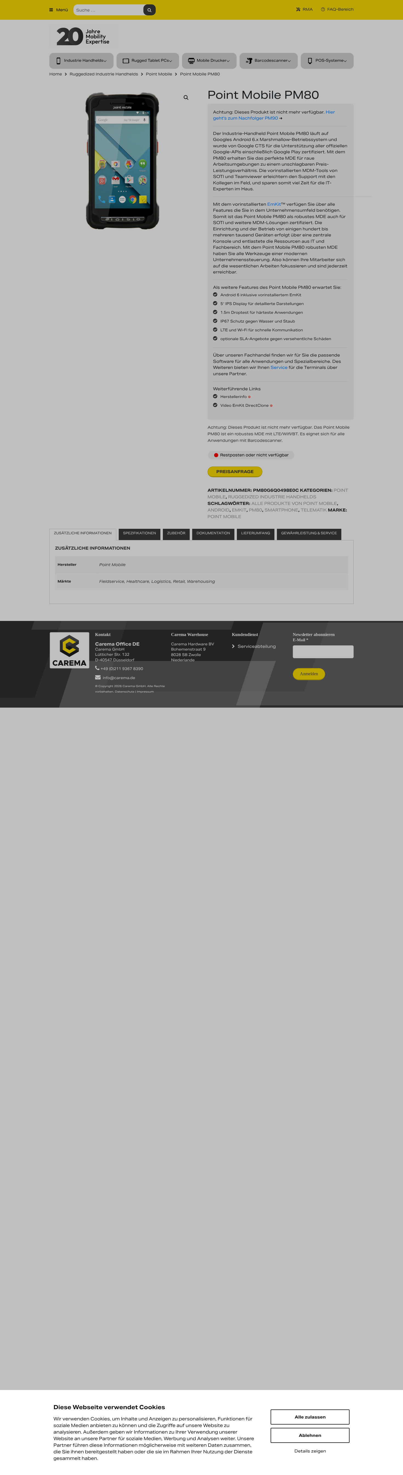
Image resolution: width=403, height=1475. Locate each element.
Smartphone (281, 510)
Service (279, 367)
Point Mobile (224, 516)
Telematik (314, 510)
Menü (61, 9)
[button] (186, 98)
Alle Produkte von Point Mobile (294, 503)
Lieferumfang (255, 533)
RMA (307, 9)
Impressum (145, 691)
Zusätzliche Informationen (83, 533)
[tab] (82, 534)
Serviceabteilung (257, 646)
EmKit (274, 204)
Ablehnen (310, 1435)
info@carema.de (119, 678)
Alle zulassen (310, 1417)
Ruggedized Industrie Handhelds (272, 496)
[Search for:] (114, 9)
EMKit (239, 510)
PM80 (255, 510)
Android (218, 510)
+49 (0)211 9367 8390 (122, 668)
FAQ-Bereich (340, 9)
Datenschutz (125, 691)
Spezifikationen (139, 533)
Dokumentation (213, 533)
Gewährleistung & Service (309, 533)
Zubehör (176, 533)
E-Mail (300, 640)
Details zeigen (310, 1451)
